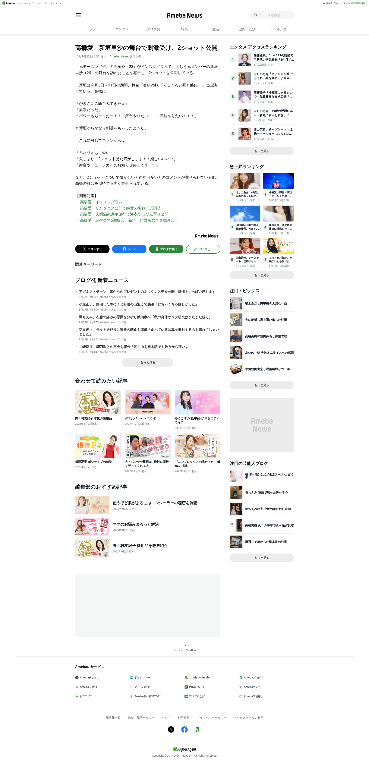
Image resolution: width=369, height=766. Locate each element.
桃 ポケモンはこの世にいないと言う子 (269, 476)
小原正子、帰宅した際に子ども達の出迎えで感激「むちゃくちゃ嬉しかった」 (139, 304)
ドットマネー (142, 677)
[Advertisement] (114, 605)
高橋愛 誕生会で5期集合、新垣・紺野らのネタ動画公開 (129, 220)
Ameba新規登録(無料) (354, 3)
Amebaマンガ (252, 687)
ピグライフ (86, 696)
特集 (184, 29)
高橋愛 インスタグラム (101, 201)
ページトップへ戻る (184, 650)
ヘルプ (166, 718)
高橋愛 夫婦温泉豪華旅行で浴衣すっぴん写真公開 (124, 214)
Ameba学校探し (253, 696)
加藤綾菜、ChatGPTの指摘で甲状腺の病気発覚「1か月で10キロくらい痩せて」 (273, 59)
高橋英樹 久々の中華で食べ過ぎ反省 (269, 525)
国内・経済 (247, 29)
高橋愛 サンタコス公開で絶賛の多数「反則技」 (122, 208)
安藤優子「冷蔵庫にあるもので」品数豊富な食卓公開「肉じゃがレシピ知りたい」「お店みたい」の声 (273, 98)
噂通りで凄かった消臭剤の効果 (266, 542)
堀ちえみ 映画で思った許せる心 (266, 492)
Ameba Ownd (88, 687)
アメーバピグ (142, 687)
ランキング (278, 29)
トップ (91, 29)
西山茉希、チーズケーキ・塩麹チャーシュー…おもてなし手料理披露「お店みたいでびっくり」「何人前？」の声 (273, 135)
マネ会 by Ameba (199, 677)
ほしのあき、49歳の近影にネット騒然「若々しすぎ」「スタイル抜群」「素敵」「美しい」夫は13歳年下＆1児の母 (273, 117)
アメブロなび (197, 696)
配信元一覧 (113, 718)
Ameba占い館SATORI (148, 696)
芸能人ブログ (332, 3)
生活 (215, 29)
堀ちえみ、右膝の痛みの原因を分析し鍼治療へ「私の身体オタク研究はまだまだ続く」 (145, 317)
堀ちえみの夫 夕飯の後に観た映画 (268, 509)
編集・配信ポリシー (141, 718)
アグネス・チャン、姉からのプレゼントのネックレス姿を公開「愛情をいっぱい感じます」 (149, 291)
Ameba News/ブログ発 (125, 56)
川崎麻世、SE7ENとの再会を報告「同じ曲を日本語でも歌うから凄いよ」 (135, 346)
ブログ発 (153, 29)
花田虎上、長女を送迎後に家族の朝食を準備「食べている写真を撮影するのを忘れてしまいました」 (149, 331)
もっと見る (147, 362)
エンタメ (122, 29)
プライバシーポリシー (212, 718)
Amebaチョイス (89, 677)
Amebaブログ (252, 677)
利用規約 (184, 718)
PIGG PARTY (196, 687)
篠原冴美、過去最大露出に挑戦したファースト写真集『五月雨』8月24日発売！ (280, 230)
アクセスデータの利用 (249, 718)
